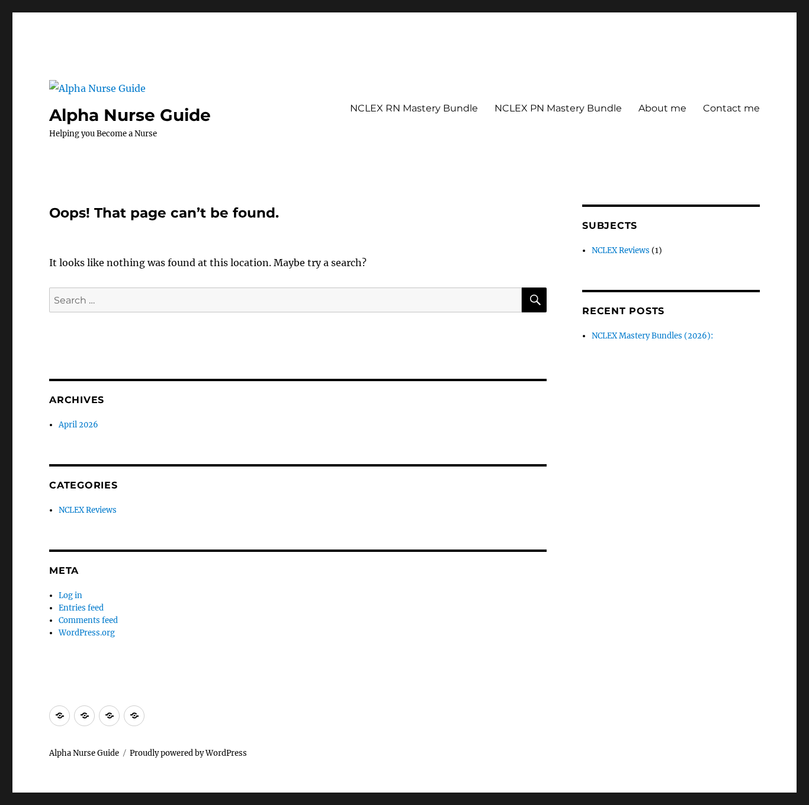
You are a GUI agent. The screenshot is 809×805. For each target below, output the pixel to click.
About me (662, 108)
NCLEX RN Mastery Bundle (414, 108)
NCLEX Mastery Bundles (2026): (652, 336)
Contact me (731, 108)
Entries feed (81, 608)
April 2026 (78, 425)
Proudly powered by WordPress (188, 753)
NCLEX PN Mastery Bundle (558, 108)
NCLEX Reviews (88, 510)
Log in (70, 595)
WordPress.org (87, 633)
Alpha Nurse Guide (130, 115)
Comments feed (88, 620)
